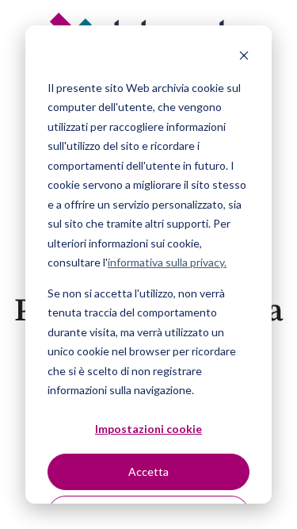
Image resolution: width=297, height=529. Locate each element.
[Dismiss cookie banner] (243, 57)
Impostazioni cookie (148, 428)
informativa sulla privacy (166, 262)
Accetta (148, 471)
